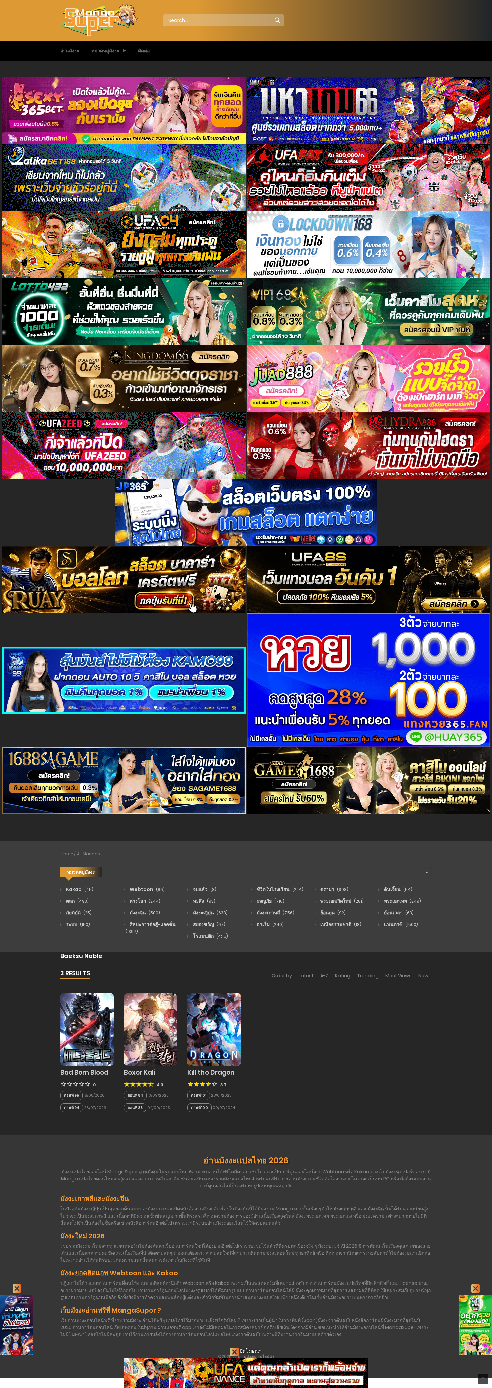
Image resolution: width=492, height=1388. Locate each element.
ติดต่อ (144, 50)
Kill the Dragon (210, 1072)
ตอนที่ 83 (135, 1107)
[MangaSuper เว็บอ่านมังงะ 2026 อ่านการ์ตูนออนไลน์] (99, 20)
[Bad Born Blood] (87, 1029)
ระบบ (77, 924)
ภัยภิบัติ (78, 912)
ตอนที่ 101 (198, 1095)
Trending (368, 975)
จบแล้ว (204, 889)
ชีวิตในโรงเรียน (279, 889)
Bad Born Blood (84, 1072)
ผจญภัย (270, 901)
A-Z (324, 975)
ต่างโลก (144, 901)
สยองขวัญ (208, 924)
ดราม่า (333, 889)
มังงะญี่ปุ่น (210, 912)
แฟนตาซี (400, 924)
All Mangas (88, 854)
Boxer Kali (139, 1072)
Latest (306, 975)
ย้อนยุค (332, 912)
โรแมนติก (210, 936)
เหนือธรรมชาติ (340, 924)
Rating (342, 975)
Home (67, 854)
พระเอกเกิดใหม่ (341, 901)
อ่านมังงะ (69, 50)
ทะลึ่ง (203, 901)
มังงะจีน (144, 912)
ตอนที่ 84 (135, 1095)
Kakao (79, 889)
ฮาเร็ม (270, 924)
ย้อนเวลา (398, 912)
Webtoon (147, 889)
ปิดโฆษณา (250, 1351)
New (423, 975)
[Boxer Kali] (150, 1029)
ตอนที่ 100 (199, 1107)
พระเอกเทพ (402, 901)
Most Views (398, 975)
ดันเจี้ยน (397, 889)
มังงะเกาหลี (275, 912)
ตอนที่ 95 (71, 1095)
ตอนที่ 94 (71, 1107)
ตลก (77, 901)
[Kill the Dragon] (214, 1029)
